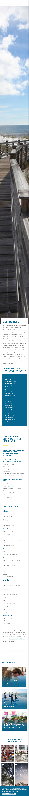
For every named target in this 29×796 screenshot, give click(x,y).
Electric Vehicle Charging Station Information (12, 439)
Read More (15, 791)
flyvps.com (11, 486)
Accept (4, 793)
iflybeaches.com (12, 466)
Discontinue (11, 793)
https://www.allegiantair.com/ (17, 639)
